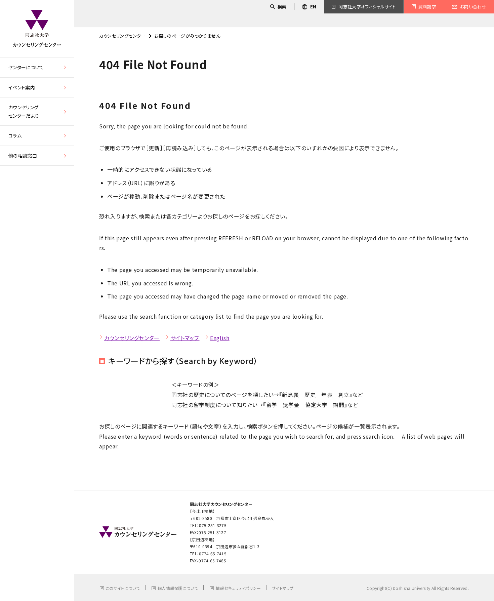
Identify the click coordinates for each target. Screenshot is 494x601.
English (219, 338)
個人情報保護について (178, 588)
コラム (15, 135)
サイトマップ (185, 338)
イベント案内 (21, 87)
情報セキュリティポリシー (238, 588)
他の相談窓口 (22, 155)
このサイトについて (123, 588)
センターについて (26, 67)
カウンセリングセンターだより (23, 111)
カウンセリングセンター (122, 36)
